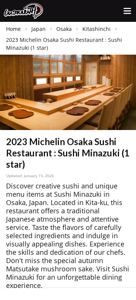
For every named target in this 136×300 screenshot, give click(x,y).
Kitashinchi (96, 28)
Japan (38, 28)
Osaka (64, 28)
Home (13, 28)
